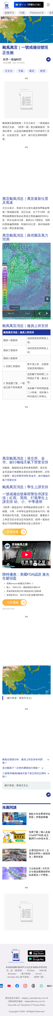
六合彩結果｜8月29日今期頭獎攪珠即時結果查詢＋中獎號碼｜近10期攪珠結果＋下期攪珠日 (39, 872)
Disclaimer (26, 1005)
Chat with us (13, 1005)
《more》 (38, 973)
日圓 (22, 13)
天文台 (9, 71)
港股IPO (9, 13)
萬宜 (31, 71)
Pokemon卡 (37, 13)
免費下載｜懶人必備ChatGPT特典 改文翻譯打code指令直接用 (39, 835)
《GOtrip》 (31, 970)
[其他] (48, 59)
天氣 (20, 71)
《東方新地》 (26, 973)
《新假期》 (18, 970)
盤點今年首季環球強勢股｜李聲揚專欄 (39, 815)
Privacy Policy (39, 1005)
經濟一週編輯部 (12, 59)
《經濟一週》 (39, 977)
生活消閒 (7, 63)
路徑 (42, 71)
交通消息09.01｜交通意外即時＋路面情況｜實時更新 (39, 853)
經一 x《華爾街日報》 (30, 4)
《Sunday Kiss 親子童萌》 (18, 977)
